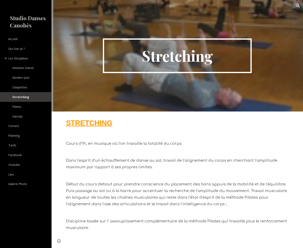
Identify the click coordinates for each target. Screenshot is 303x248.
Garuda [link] (17, 116)
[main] (177, 55)
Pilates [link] (16, 106)
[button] (298, 6)
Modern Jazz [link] (20, 77)
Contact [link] (13, 126)
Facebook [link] (15, 155)
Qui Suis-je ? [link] (16, 48)
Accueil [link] (13, 39)
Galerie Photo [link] (17, 184)
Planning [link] (14, 135)
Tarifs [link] (12, 145)
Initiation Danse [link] (23, 68)
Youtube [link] (14, 165)
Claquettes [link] (19, 87)
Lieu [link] (11, 174)
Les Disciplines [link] (18, 58)
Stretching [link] (20, 97)
